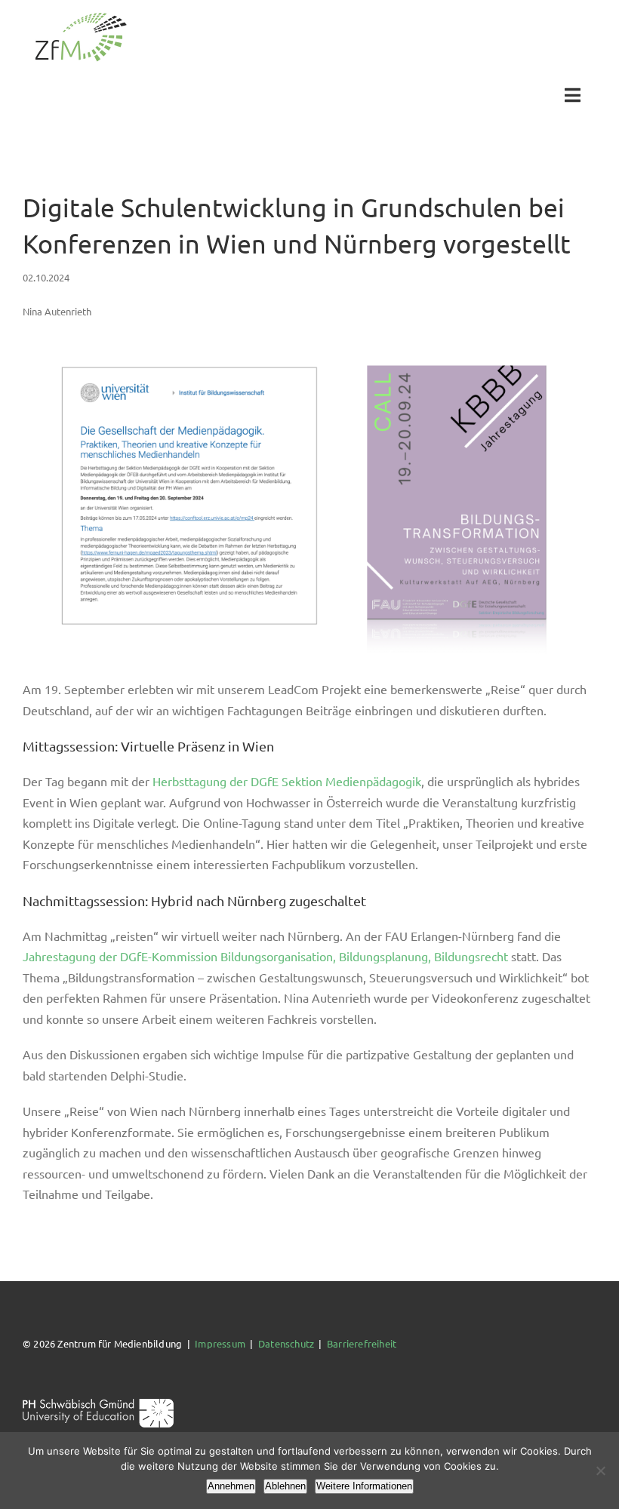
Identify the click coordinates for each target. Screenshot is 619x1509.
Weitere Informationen (364, 1486)
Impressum (220, 1343)
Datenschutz (286, 1343)
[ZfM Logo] (81, 17)
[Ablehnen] (600, 1470)
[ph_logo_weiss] (98, 1403)
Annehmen (231, 1486)
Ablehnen (285, 1486)
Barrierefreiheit (361, 1343)
